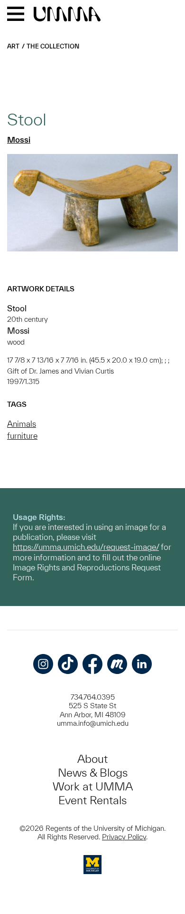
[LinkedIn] (142, 664)
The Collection (53, 46)
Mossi (18, 139)
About (92, 758)
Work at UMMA (93, 786)
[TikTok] (68, 664)
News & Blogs (93, 772)
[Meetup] (117, 664)
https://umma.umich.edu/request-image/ (86, 546)
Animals (21, 423)
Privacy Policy (124, 837)
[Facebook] (92, 664)
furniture (22, 435)
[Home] (67, 15)
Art (13, 46)
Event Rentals (92, 800)
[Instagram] (43, 664)
